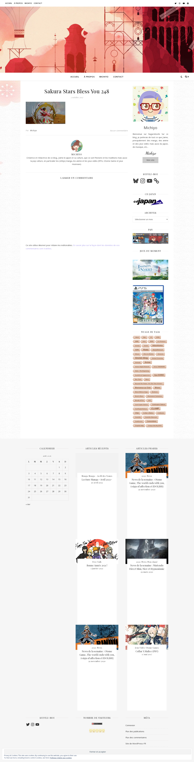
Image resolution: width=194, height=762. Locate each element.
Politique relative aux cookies (61, 758)
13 (151, 337)
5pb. (144, 337)
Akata (145, 350)
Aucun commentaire (119, 130)
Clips (137, 413)
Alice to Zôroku (148, 354)
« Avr (28, 504)
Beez (147, 379)
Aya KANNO (159, 375)
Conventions (151, 421)
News (99, 648)
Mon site (150, 160)
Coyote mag (139, 425)
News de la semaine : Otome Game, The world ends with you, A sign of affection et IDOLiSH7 (97, 655)
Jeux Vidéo (140, 648)
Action (146, 345)
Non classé (152, 562)
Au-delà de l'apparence (142, 375)
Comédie (138, 417)
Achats (137, 345)
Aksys (137, 354)
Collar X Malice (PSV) (147, 651)
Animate (137, 362)
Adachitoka (157, 345)
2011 (144, 341)
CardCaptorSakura (141, 409)
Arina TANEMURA (159, 366)
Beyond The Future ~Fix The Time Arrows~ (149, 383)
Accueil (8, 3)
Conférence (139, 421)
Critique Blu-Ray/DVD (155, 425)
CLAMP (155, 408)
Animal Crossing (157, 358)
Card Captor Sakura (141, 404)
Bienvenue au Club (143, 388)
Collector (161, 413)
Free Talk (96, 562)
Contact (38, 3)
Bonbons (155, 392)
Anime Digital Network (142, 366)
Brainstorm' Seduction (155, 396)
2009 (136, 341)
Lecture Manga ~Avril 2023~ (97, 479)
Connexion (130, 725)
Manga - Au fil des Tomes (100, 476)
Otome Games (152, 648)
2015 (151, 341)
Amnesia (160, 354)
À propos (18, 3)
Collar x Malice (148, 413)
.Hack (137, 337)
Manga (85, 476)
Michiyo (28, 3)
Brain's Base (139, 396)
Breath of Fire (139, 400)
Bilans (157, 388)
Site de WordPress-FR (136, 743)
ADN (137, 350)
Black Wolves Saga (141, 392)
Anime (147, 362)
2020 (94, 648)
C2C (149, 400)
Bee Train (138, 379)
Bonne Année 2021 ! (97, 565)
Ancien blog (141, 358)
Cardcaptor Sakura (158, 404)
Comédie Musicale (151, 417)
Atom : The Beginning (142, 371)
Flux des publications (135, 731)
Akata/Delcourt (158, 350)
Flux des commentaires (136, 737)
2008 (157, 337)
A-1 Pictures (161, 341)
